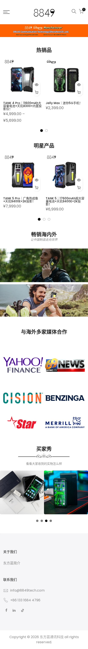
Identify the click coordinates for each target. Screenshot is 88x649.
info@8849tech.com (27, 590)
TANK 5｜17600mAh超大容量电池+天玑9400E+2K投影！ (65, 201)
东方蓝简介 (11, 563)
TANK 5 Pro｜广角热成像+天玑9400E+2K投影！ (20, 199)
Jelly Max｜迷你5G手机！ (64, 103)
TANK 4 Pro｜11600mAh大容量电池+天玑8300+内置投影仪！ (22, 106)
